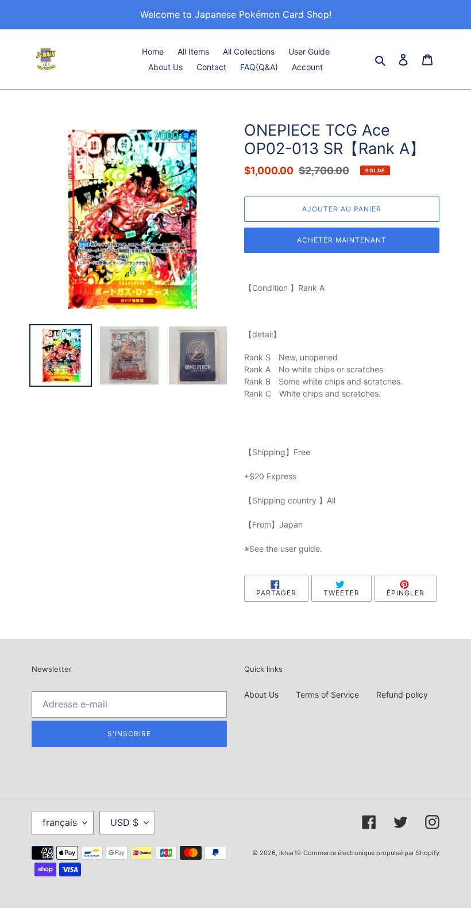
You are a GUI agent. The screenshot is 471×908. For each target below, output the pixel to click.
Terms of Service (327, 694)
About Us (261, 694)
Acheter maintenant (342, 240)
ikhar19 (290, 853)
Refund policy (402, 694)
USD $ (124, 822)
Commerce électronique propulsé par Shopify (371, 853)
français (60, 822)
